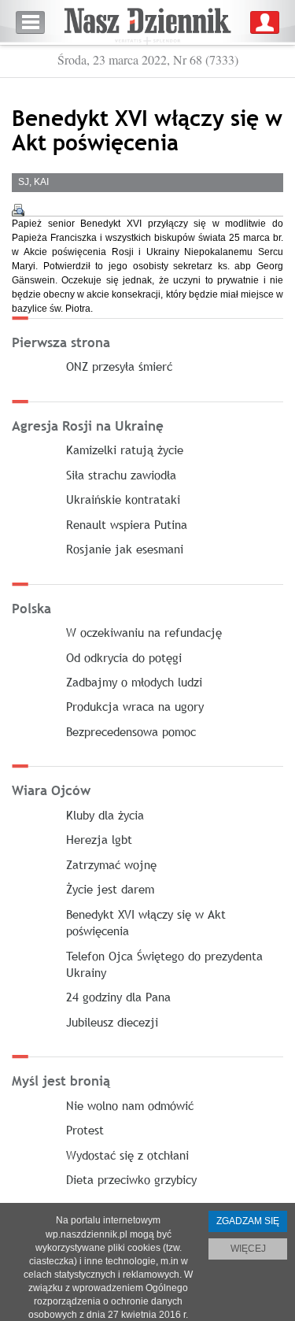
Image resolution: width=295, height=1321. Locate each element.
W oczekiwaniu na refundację (144, 632)
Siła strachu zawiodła (121, 475)
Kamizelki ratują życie (124, 449)
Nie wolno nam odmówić (130, 1105)
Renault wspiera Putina (126, 524)
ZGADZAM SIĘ (247, 1221)
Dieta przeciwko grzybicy (131, 1179)
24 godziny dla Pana (118, 997)
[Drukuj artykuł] (18, 210)
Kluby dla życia (105, 815)
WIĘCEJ (248, 1248)
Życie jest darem (110, 889)
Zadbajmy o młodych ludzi (134, 682)
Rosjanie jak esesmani (124, 549)
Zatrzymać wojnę (111, 864)
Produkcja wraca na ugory (135, 706)
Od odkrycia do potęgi (124, 657)
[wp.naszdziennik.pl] (147, 22)
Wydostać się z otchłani (127, 1155)
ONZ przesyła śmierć (119, 366)
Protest (85, 1130)
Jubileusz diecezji (112, 1022)
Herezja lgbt (99, 839)
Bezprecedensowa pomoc (131, 731)
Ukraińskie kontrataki (123, 499)
